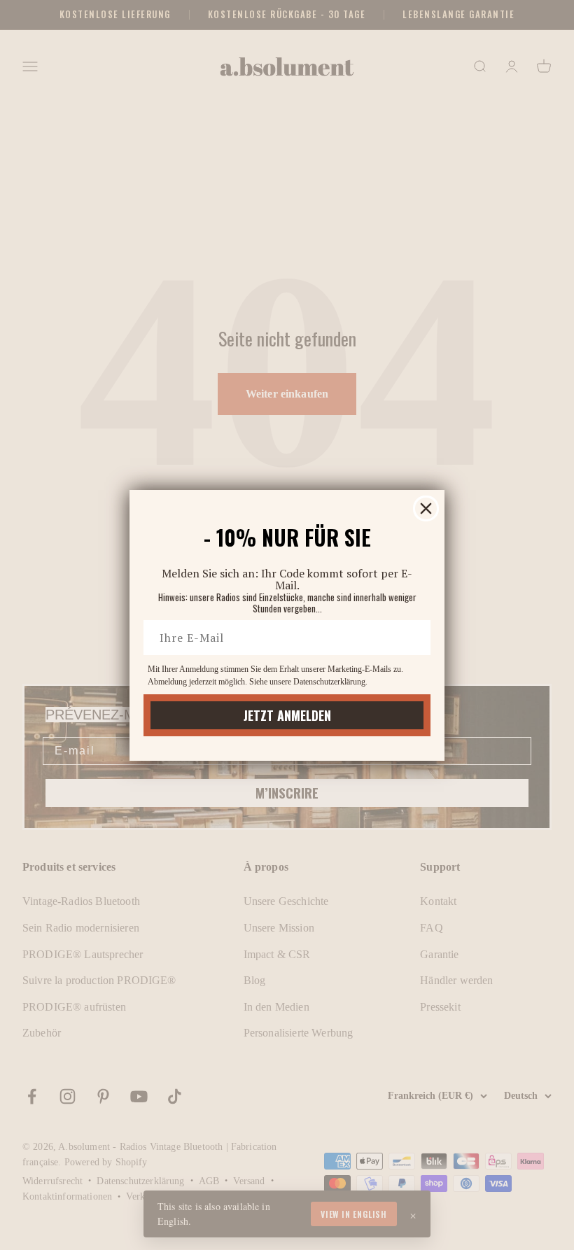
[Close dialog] (426, 508)
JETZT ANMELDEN (287, 715)
